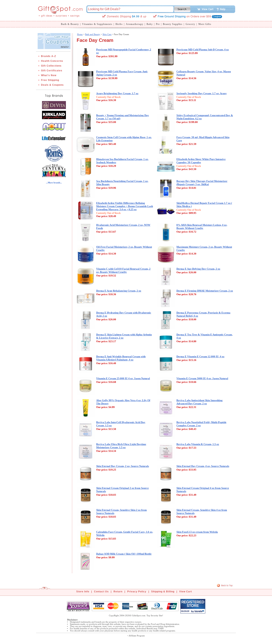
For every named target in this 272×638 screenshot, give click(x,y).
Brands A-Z (48, 56)
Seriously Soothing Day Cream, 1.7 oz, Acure (201, 93)
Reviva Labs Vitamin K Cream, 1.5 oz (197, 444)
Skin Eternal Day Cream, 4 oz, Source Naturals (202, 466)
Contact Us (101, 591)
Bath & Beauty (70, 24)
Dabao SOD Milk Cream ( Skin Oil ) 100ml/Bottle (124, 553)
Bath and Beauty (92, 34)
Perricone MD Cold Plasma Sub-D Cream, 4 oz (202, 49)
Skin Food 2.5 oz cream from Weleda (197, 531)
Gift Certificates (51, 70)
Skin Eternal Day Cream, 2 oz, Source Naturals (122, 466)
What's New (48, 75)
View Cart (185, 591)
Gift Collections (51, 65)
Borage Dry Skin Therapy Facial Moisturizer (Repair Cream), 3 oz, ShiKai (201, 183)
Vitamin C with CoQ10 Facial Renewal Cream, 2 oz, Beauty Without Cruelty (123, 270)
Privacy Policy (136, 591)
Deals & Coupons (52, 85)
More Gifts (204, 24)
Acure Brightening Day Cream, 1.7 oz (117, 93)
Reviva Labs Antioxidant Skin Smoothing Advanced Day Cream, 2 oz (199, 402)
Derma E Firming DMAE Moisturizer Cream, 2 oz (204, 290)
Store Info (82, 591)
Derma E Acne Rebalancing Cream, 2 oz (118, 290)
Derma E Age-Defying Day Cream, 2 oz (198, 268)
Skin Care (107, 34)
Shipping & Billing (162, 591)
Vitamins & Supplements (97, 24)
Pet (158, 24)
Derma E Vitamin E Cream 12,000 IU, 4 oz (200, 356)
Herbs (119, 24)
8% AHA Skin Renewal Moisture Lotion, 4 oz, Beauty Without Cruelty (201, 226)
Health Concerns (52, 61)
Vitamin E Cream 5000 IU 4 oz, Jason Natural (202, 378)
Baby (150, 24)
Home (80, 34)
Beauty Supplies (172, 24)
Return (117, 591)
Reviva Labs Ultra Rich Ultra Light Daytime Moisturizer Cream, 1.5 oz (121, 446)
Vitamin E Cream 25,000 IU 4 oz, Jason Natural (123, 378)
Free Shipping (50, 80)
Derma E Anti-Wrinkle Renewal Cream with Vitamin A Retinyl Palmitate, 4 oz (121, 358)
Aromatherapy (134, 24)
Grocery (190, 24)
